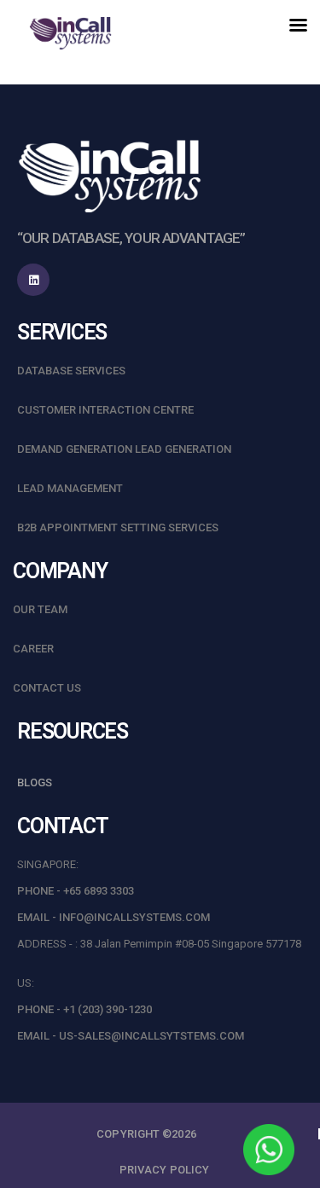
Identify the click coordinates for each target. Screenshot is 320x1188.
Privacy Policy (164, 1169)
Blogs (34, 782)
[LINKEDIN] (33, 280)
